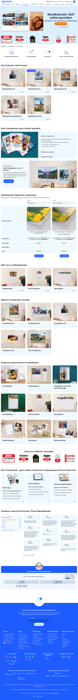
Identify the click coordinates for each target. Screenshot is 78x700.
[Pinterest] (33, 657)
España (40, 684)
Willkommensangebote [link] (37, 644)
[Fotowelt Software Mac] (32, 674)
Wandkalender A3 (34, 89)
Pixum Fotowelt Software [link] (38, 638)
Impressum (29, 693)
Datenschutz (38, 693)
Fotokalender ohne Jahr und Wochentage (62, 387)
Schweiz (30, 684)
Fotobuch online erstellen (53, 634)
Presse (63, 637)
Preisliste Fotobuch (37, 637)
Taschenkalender (8, 440)
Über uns (64, 634)
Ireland (47, 684)
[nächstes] (76, 555)
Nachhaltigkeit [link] (65, 639)
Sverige (35, 686)
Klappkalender (7, 288)
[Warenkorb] (74, 1)
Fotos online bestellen (52, 639)
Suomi (72, 684)
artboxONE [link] (64, 646)
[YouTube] (30, 660)
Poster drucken (51, 642)
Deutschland (19, 684)
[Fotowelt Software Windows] (20, 674)
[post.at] (48, 658)
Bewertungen (35, 642)
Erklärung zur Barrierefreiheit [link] (24, 646)
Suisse (69, 684)
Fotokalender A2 (8, 323)
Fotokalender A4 (60, 323)
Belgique (9, 684)
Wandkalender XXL (35, 116)
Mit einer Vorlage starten (47, 136)
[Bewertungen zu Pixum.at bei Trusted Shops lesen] (64, 657)
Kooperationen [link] (65, 642)
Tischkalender (7, 386)
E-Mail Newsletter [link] (21, 639)
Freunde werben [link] (21, 648)
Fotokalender (11, 46)
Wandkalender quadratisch (11, 116)
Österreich (25, 684)
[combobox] (37, 203)
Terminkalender (33, 386)
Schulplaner (32, 440)
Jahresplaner (58, 288)
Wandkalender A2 (60, 89)
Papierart (29, 200)
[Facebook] (27, 657)
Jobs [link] (63, 635)
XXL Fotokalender (34, 350)
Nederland (55, 684)
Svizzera (64, 684)
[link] (13, 81)
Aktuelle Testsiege (36, 640)
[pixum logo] (6, 1)
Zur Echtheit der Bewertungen (8, 530)
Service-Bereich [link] (21, 634)
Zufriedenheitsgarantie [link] (22, 637)
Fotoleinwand (50, 641)
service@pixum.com (57, 582)
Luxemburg (35, 684)
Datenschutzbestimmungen (27, 614)
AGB (33, 693)
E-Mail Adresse (32, 618)
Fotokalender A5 (8, 350)
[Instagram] (30, 657)
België (5, 684)
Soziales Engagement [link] (66, 641)
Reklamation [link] (20, 644)
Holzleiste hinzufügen (47, 156)
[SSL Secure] (69, 657)
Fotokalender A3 (34, 323)
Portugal (60, 684)
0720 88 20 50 (21, 582)
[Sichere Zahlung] (11, 660)
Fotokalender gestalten (52, 635)
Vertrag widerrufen (54, 693)
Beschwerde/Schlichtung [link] (23, 642)
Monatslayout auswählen (47, 152)
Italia (51, 684)
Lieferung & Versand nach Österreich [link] (38, 635)
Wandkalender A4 (8, 89)
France (44, 684)
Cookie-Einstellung (45, 693)
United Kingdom (41, 686)
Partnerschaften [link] (65, 644)
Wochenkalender (60, 440)
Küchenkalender (34, 288)
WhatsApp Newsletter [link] (22, 641)
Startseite (3, 46)
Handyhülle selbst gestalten (53, 637)
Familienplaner (7, 414)
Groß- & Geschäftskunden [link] (23, 635)
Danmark (14, 684)
